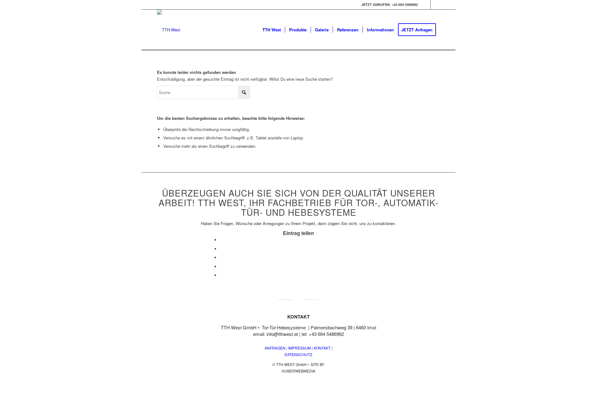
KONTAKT (322, 347)
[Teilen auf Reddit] (221, 275)
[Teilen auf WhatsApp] (221, 257)
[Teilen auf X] (221, 249)
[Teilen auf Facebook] (221, 240)
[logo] (168, 30)
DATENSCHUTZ (298, 354)
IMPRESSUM (299, 347)
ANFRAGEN (275, 347)
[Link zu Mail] (435, 4)
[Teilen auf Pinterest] (221, 266)
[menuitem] (271, 30)
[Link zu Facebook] (425, 4)
